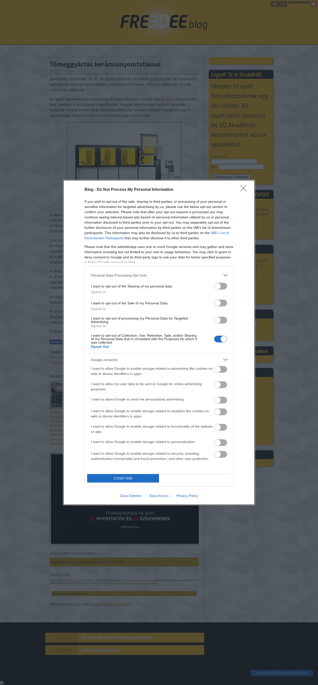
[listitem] (159, 275)
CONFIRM (123, 478)
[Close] (245, 190)
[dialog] (159, 342)
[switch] (220, 286)
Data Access (159, 496)
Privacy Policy (187, 496)
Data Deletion (131, 496)
